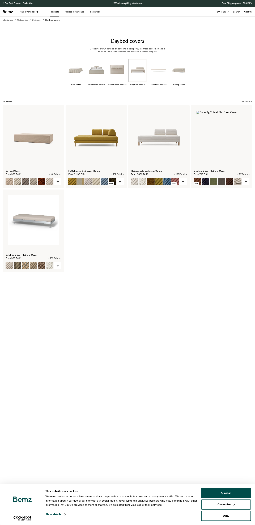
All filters (7, 101)
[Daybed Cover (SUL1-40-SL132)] (17, 181)
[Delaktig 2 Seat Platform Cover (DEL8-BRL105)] (221, 181)
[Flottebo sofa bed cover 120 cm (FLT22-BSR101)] (80, 181)
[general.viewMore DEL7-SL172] (57, 266)
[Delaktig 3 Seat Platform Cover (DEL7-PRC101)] (25, 266)
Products (54, 11)
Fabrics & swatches (74, 11)
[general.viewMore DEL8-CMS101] (246, 181)
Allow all (226, 493)
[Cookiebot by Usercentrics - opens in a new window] (22, 518)
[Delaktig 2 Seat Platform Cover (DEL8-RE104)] (237, 181)
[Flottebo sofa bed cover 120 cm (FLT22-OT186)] (104, 181)
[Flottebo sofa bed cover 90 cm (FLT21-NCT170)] (143, 181)
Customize (224, 504)
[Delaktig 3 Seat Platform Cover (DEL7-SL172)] (9, 266)
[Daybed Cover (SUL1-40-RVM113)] (41, 181)
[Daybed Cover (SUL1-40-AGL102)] (25, 181)
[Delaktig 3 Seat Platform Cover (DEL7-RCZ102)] (41, 266)
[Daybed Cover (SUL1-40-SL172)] (49, 181)
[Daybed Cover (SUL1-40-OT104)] (33, 181)
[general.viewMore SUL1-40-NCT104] (57, 181)
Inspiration (95, 11)
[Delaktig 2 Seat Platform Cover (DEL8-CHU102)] (205, 181)
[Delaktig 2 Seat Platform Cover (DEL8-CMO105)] (213, 181)
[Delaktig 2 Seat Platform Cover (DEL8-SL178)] (229, 181)
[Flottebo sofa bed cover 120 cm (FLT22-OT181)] (72, 181)
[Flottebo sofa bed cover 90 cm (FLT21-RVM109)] (151, 181)
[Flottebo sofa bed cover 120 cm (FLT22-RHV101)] (88, 181)
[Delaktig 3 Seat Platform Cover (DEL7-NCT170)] (49, 266)
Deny (226, 515)
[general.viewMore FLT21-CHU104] (183, 181)
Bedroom (36, 20)
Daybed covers (52, 20)
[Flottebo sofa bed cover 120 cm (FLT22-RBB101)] (96, 181)
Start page (8, 20)
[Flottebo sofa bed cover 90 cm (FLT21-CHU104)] (134, 181)
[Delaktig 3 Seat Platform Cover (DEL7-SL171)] (33, 266)
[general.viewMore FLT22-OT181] (120, 181)
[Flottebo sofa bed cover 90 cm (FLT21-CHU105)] (167, 181)
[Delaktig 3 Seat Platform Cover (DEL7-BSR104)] (17, 266)
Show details (53, 514)
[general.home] (8, 11)
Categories (22, 20)
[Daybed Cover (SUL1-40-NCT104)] (9, 181)
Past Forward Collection (21, 3)
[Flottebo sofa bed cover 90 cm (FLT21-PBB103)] (159, 181)
